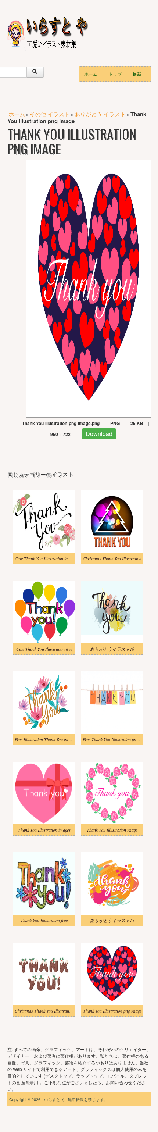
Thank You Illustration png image (112, 1011)
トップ (115, 74)
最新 (137, 74)
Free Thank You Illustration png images (117, 739)
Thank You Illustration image (112, 830)
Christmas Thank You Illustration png (48, 1011)
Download (99, 433)
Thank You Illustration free (44, 920)
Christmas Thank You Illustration (112, 558)
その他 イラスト (50, 114)
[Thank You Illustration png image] (88, 288)
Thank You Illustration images (44, 830)
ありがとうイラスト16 (112, 649)
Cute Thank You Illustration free (44, 649)
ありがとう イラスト (100, 114)
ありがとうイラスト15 (112, 920)
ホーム (90, 74)
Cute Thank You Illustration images (45, 558)
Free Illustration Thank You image (44, 739)
